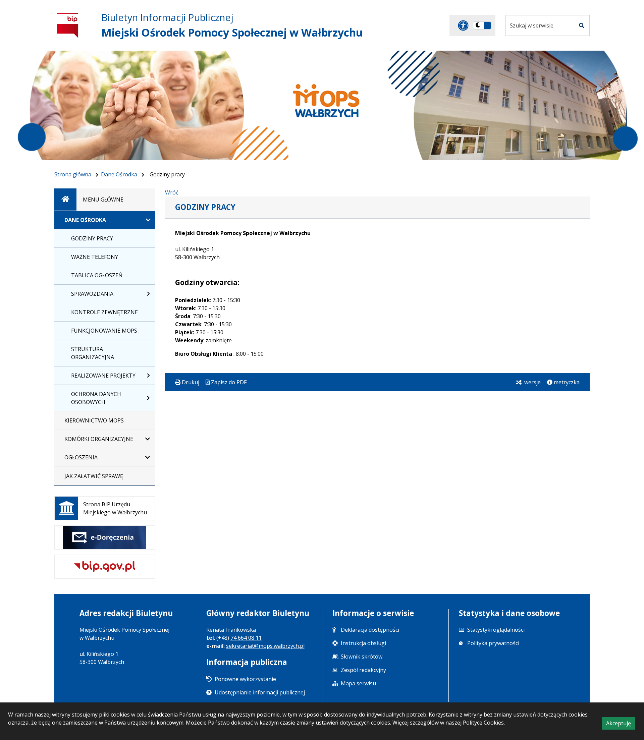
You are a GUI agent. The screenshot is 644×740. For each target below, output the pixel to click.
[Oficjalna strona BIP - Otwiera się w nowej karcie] (67, 25)
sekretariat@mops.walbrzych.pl (265, 645)
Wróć (171, 192)
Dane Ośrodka (119, 174)
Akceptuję (620, 724)
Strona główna (72, 174)
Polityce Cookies (483, 722)
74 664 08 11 (246, 637)
